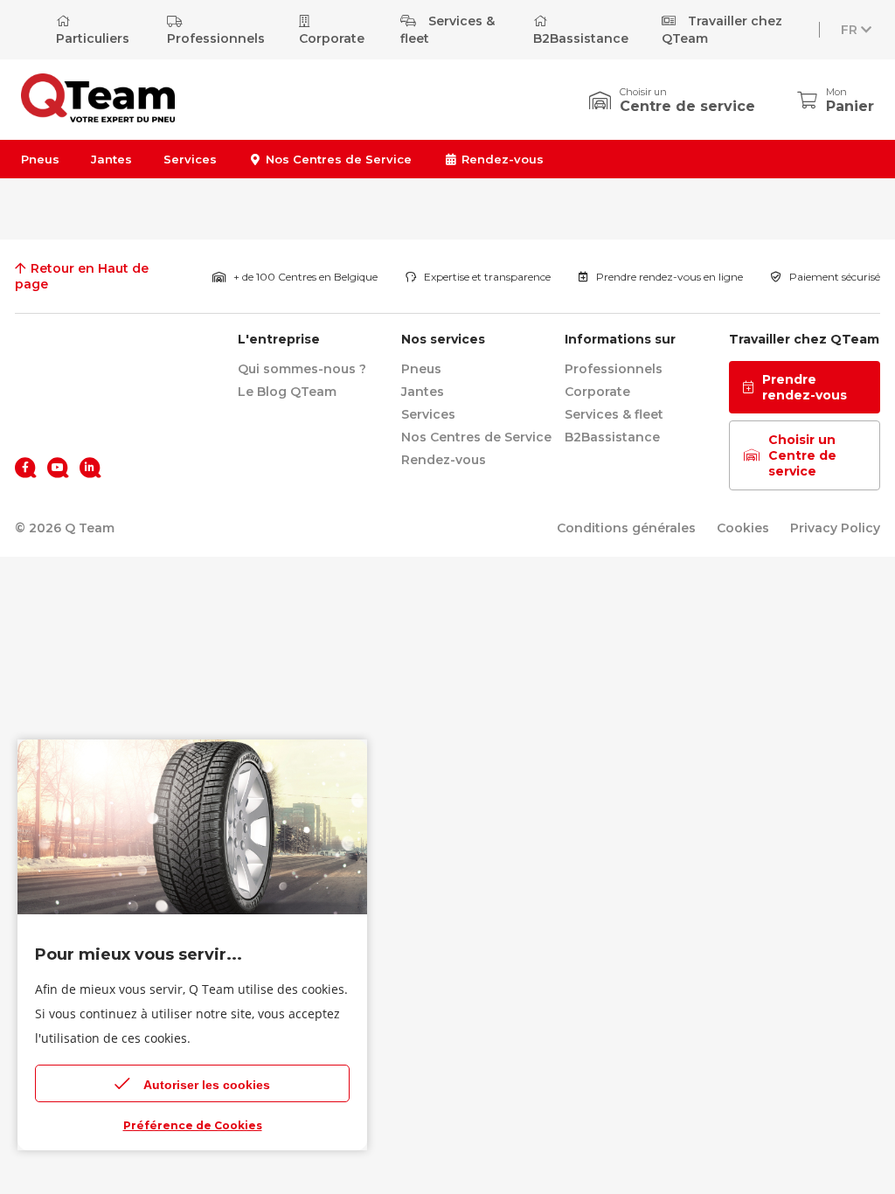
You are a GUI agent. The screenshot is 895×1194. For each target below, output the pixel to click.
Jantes (111, 159)
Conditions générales (626, 528)
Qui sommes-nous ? (302, 369)
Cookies (743, 528)
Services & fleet (447, 29)
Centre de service (687, 106)
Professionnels (216, 38)
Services (190, 159)
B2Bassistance (580, 38)
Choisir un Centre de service (802, 455)
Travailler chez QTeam (722, 29)
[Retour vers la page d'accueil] (67, 348)
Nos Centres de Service (337, 159)
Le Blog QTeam (287, 391)
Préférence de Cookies (192, 1125)
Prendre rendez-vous (804, 387)
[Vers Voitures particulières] (98, 117)
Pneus (40, 159)
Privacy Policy (835, 528)
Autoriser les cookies (206, 1085)
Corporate (331, 38)
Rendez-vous (500, 159)
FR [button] (849, 30)
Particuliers (92, 38)
